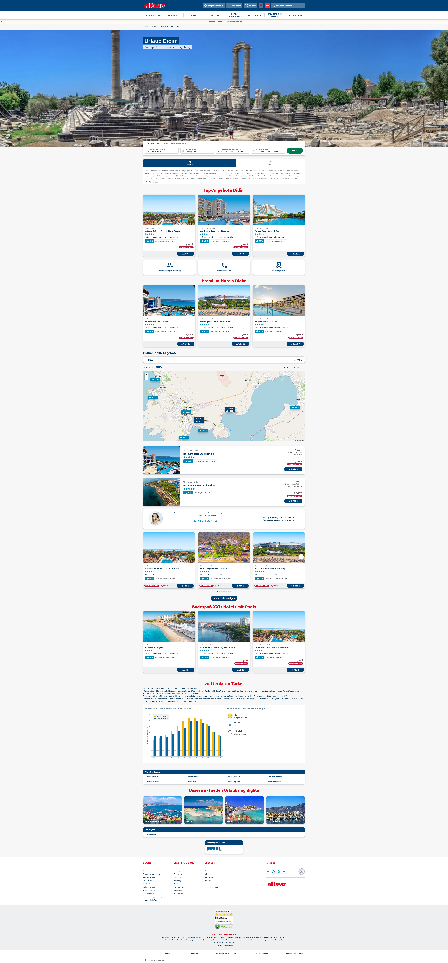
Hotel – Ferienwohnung (175, 143)
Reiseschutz (178, 890)
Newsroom (208, 880)
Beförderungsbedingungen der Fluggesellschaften (154, 898)
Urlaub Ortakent (153, 781)
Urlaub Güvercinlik (275, 776)
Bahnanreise (178, 893)
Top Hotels (178, 874)
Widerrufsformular (263, 953)
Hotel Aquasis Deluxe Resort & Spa (215, 321)
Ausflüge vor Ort (180, 887)
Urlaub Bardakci (152, 776)
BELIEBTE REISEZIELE (153, 15)
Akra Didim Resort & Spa (266, 321)
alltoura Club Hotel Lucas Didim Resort (162, 231)
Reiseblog (177, 880)
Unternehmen (210, 871)
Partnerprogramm (211, 887)
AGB (146, 953)
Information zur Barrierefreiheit (227, 953)
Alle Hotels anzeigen (224, 598)
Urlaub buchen (179, 871)
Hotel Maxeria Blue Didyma (157, 321)
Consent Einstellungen (294, 953)
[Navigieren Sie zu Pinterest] (279, 872)
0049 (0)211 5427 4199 (205, 520)
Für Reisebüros (148, 893)
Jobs (206, 874)
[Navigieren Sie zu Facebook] (268, 872)
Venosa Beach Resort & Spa (267, 231)
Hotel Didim (151, 834)
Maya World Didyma (154, 647)
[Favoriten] (261, 5)
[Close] (446, 21)
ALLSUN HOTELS (254, 15)
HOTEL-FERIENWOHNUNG (234, 15)
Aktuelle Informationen (151, 871)
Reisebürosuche (149, 890)
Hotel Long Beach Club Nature (213, 568)
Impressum (169, 953)
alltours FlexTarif (149, 877)
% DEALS (193, 15)
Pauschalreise (153, 143)
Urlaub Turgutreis (234, 781)
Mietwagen (178, 897)
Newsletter (209, 877)
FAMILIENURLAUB (295, 15)
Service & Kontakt (149, 884)
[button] (295, 405)
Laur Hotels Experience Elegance (214, 231)
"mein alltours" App (150, 880)
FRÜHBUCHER (213, 15)
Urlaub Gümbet (192, 776)
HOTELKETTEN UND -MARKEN (275, 15)
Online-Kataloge (149, 887)
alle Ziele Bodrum (274, 781)
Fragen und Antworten (151, 874)
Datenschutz (209, 884)
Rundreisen (178, 884)
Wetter (270, 164)
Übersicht (189, 164)
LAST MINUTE (173, 15)
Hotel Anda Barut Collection (199, 485)
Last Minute (178, 877)
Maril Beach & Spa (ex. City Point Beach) (217, 647)
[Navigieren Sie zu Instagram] (273, 872)
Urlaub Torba (191, 781)
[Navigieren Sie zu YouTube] (284, 872)
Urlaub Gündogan (234, 776)
